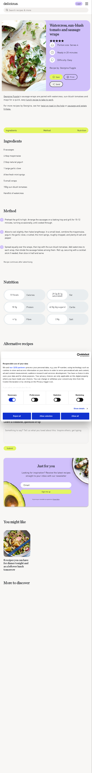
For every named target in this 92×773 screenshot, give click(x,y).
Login (78, 3)
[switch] (34, 400)
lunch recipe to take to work (39, 99)
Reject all (17, 416)
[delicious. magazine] (11, 4)
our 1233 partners (18, 367)
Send (58, 84)
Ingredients (11, 130)
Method (47, 130)
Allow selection (46, 416)
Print (72, 77)
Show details (79, 408)
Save (58, 77)
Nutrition (81, 130)
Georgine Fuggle (11, 96)
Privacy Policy (56, 499)
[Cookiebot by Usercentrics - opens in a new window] (78, 355)
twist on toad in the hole (52, 105)
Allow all (75, 416)
